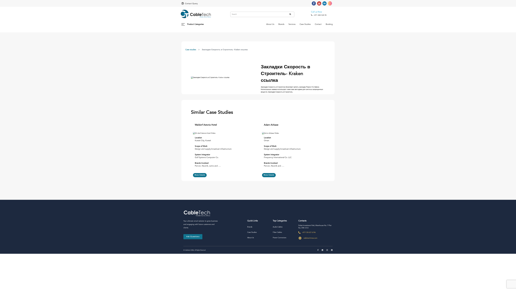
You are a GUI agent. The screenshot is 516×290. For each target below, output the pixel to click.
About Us (270, 24)
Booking (329, 24)
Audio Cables (277, 227)
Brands (281, 24)
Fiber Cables (277, 232)
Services (292, 24)
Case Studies (305, 24)
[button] (197, 133)
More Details (200, 175)
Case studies (190, 50)
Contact (318, 24)
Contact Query (191, 4)
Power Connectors (279, 238)
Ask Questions (192, 237)
